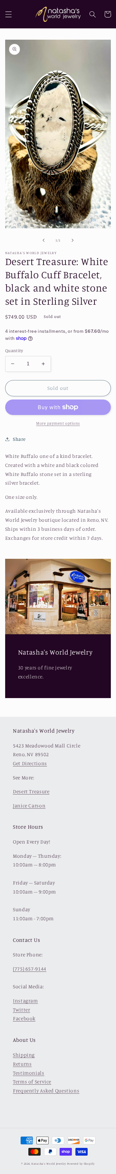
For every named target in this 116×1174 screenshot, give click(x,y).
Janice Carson (29, 806)
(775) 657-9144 (29, 969)
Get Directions (30, 763)
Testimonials (28, 1073)
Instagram (25, 1001)
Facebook (24, 1018)
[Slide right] (72, 240)
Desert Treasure (31, 791)
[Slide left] (43, 240)
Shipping (24, 1055)
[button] (8, 14)
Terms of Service (32, 1082)
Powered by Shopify (81, 1163)
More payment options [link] (58, 423)
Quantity (14, 350)
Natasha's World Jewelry (48, 1163)
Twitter (21, 1010)
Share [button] (19, 439)
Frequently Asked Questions (46, 1091)
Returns (22, 1064)
